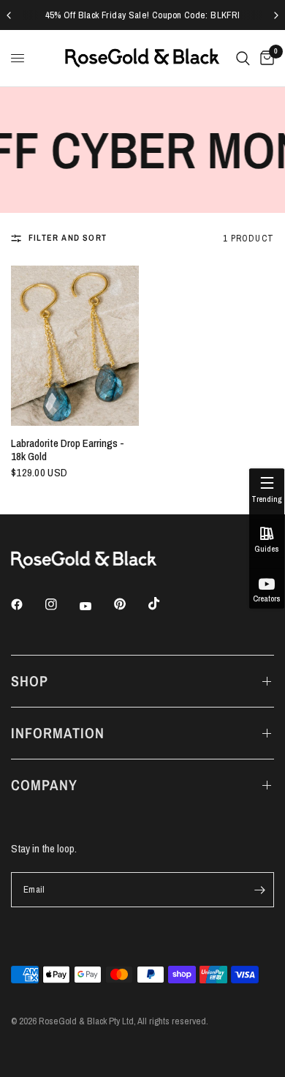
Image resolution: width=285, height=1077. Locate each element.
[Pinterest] (130, 604)
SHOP (29, 681)
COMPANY (44, 785)
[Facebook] (27, 604)
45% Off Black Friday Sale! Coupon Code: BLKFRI (142, 15)
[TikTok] (164, 604)
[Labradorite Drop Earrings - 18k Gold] (75, 346)
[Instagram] (61, 604)
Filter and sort (67, 238)
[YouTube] (96, 606)
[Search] (243, 58)
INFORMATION (57, 733)
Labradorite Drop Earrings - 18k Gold (67, 450)
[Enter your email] (259, 889)
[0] (264, 58)
